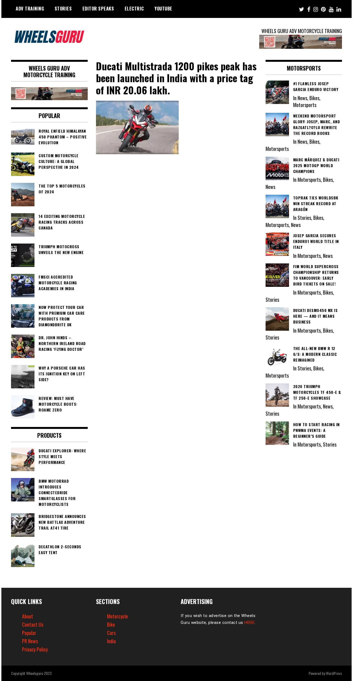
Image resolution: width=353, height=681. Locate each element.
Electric (134, 8)
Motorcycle (117, 616)
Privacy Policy (35, 649)
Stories (63, 8)
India (111, 641)
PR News (30, 641)
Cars (111, 632)
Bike (111, 624)
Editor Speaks (98, 8)
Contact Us (32, 624)
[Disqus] (176, 232)
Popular (29, 632)
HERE (249, 622)
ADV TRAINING (30, 8)
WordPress (334, 673)
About (27, 616)
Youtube (163, 8)
